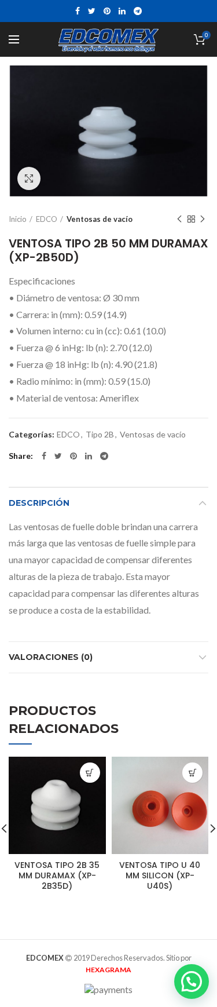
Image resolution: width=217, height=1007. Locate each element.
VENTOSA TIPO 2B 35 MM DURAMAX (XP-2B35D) (57, 876)
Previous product (179, 219)
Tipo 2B (100, 434)
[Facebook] (77, 11)
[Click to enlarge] (29, 178)
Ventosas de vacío (100, 219)
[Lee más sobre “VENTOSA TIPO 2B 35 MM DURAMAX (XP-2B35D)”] (90, 772)
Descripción (39, 503)
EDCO (46, 219)
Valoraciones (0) (51, 657)
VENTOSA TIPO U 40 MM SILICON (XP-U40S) (159, 876)
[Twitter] (92, 11)
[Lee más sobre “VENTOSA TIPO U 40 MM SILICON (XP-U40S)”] (192, 772)
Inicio (18, 219)
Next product (202, 219)
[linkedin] (122, 11)
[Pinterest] (107, 11)
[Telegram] (138, 11)
